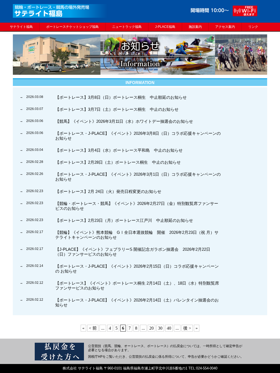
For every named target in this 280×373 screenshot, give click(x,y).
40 (169, 328)
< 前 (93, 328)
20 (151, 328)
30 (160, 328)
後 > (187, 328)
